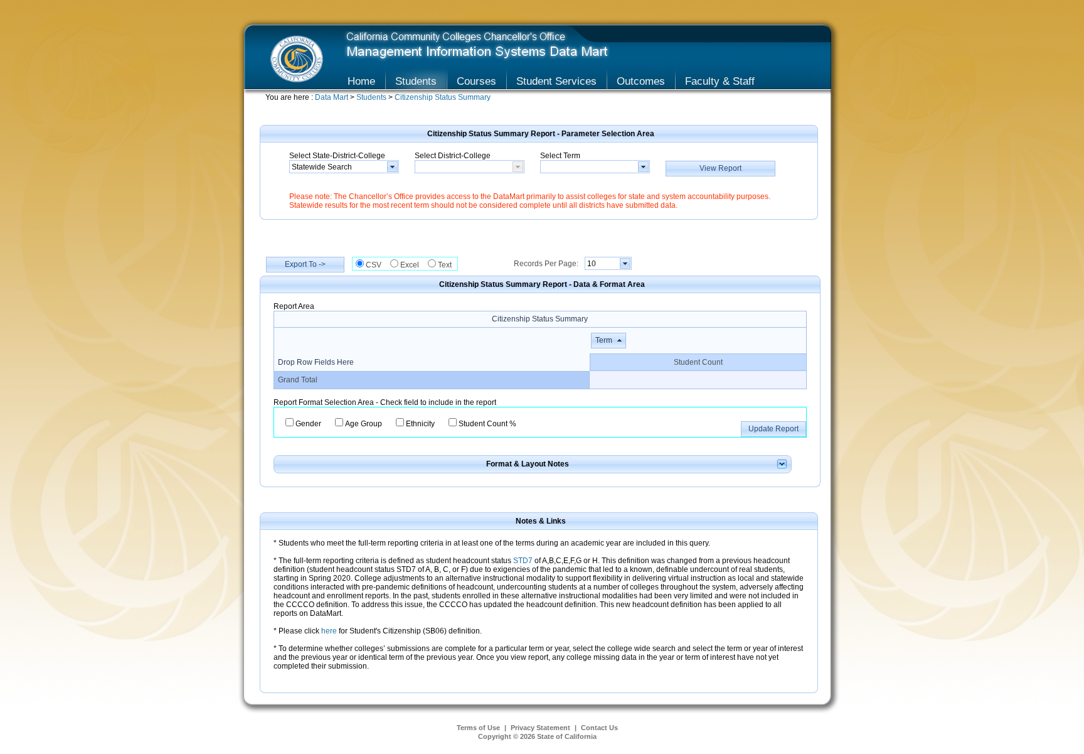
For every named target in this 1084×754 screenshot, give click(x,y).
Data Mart (332, 97)
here (330, 631)
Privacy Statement (540, 727)
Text (447, 265)
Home (361, 81)
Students (416, 81)
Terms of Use (478, 727)
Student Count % (487, 423)
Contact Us (599, 727)
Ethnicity (420, 423)
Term (603, 340)
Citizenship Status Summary (443, 97)
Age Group (363, 423)
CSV (376, 265)
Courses (476, 81)
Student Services (556, 81)
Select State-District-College (337, 155)
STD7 (523, 560)
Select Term (560, 155)
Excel (412, 265)
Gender (308, 423)
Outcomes (641, 81)
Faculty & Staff (720, 81)
